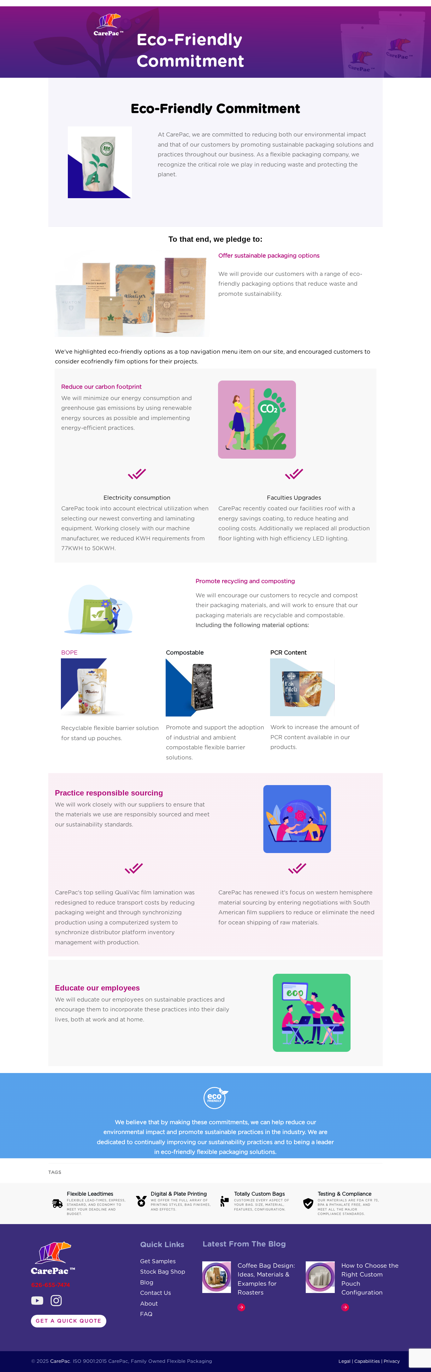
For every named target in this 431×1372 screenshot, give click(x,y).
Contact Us (155, 1293)
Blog (146, 1283)
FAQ (146, 1314)
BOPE (69, 653)
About (149, 1304)
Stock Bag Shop (162, 1272)
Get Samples (158, 1262)
